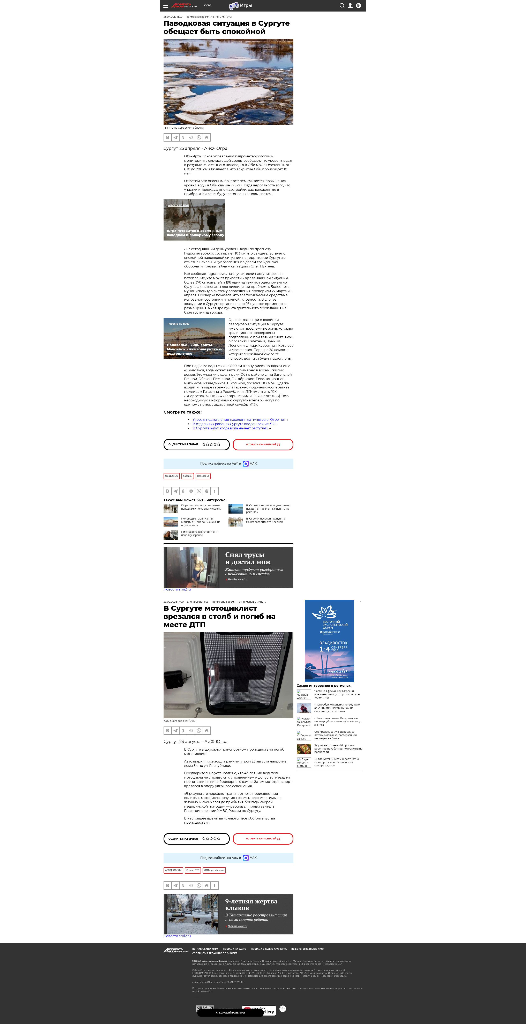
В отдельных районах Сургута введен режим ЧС (234, 424)
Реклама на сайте (234, 949)
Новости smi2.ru (177, 589)
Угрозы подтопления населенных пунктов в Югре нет (239, 420)
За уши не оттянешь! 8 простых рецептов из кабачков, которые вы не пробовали (338, 748)
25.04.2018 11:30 (173, 16)
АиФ (193, 720)
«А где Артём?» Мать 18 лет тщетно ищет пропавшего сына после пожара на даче (336, 762)
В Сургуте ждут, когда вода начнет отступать (230, 428)
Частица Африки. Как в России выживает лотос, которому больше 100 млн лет (337, 694)
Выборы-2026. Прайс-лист (307, 949)
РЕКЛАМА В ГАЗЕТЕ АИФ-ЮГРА (269, 949)
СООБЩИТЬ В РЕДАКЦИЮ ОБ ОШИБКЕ (214, 953)
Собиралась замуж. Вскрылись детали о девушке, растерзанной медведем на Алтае (335, 735)
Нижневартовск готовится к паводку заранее (199, 533)
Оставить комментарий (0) (263, 444)
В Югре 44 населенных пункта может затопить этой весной (265, 520)
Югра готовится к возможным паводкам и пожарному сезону (201, 507)
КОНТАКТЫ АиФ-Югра (205, 949)
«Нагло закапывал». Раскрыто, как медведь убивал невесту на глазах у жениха (337, 721)
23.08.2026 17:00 (174, 601)
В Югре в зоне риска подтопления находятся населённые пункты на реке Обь (268, 509)
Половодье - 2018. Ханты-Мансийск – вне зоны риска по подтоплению (200, 522)
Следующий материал (230, 1012)
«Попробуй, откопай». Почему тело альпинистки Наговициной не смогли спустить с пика (337, 708)
